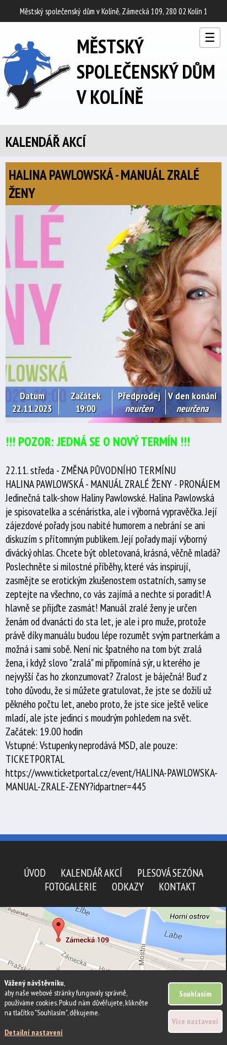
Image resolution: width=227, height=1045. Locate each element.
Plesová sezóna (170, 872)
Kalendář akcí (91, 872)
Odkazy (128, 886)
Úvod (35, 872)
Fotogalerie (71, 886)
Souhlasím (195, 994)
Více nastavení (195, 1021)
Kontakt (177, 886)
